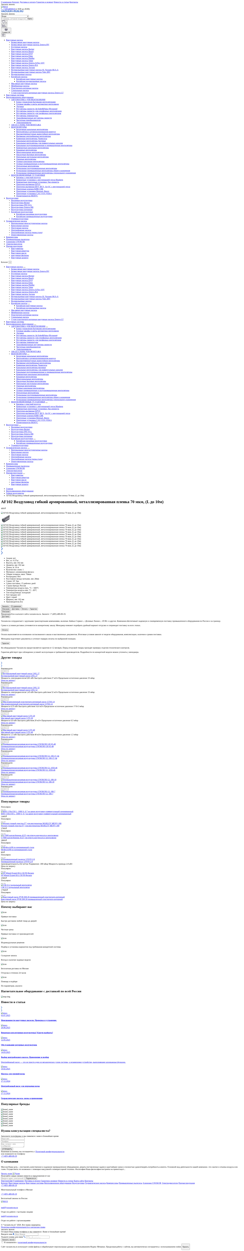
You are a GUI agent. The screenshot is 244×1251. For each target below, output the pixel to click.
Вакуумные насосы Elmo (22, 56)
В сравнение (16, 606)
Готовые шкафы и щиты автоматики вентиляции (37, 104)
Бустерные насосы (19, 47)
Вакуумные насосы (14, 40)
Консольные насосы (20, 226)
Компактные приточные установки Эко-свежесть (37, 182)
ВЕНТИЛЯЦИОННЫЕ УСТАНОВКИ (28, 175)
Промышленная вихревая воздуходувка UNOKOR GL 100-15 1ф (29, 758)
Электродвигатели (14, 244)
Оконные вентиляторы (26, 159)
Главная (9, 489)
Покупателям (7, 1181)
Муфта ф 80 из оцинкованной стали (16, 850)
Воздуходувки (12, 198)
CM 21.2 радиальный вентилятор (15, 887)
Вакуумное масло (18, 253)
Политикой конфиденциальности (49, 1151)
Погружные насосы (19, 228)
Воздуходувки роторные (21, 209)
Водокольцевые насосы (21, 74)
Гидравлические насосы (16, 221)
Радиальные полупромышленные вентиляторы (36, 168)
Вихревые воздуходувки (21, 200)
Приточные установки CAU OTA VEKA (34, 193)
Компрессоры (12, 237)
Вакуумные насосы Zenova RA (24, 65)
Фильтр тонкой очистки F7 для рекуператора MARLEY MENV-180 (30, 826)
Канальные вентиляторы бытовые (31, 141)
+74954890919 (9, 9)
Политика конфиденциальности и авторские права (23, 1227)
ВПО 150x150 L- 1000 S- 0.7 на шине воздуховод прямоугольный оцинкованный (36, 814)
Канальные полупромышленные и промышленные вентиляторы (44, 145)
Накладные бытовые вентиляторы (31, 154)
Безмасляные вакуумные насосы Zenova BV (30, 45)
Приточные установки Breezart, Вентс (32, 191)
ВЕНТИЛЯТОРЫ (19, 127)
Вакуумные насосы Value (22, 61)
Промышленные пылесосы (17, 239)
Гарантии (33, 609)
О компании (6, 2)
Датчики (20, 106)
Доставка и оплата (28, 2)
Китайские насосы (19, 77)
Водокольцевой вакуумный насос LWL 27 (19, 676)
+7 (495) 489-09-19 (9, 1156)
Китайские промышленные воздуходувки (34, 216)
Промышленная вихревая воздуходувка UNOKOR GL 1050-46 (28, 770)
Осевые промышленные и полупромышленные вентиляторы (42, 164)
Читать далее (7, 1173)
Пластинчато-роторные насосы (24, 88)
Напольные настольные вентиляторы (32, 157)
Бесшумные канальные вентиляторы (32, 129)
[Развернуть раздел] (24, 267)
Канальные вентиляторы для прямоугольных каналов (39, 143)
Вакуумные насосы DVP (22, 54)
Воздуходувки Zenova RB (22, 207)
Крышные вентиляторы (26, 150)
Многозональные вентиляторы (29, 152)
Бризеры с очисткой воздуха (28, 177)
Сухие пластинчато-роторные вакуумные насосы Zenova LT (37, 93)
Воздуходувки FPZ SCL (21, 205)
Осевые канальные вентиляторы (30, 161)
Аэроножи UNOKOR (15, 242)
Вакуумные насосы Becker (22, 49)
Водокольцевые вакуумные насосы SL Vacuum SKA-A (34, 70)
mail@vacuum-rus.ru (9, 1207)
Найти (29, 19)
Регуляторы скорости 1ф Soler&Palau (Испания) (36, 109)
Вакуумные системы (15, 95)
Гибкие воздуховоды (15, 493)
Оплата (24, 609)
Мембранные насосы (20, 86)
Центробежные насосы (21, 230)
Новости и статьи (61, 2)
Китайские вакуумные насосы (29, 79)
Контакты (74, 2)
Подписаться (31, 1178)
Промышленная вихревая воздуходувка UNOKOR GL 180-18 (27, 782)
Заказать (5, 606)
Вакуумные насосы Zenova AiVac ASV (28, 63)
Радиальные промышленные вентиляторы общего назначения (43, 171)
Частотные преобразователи (28, 120)
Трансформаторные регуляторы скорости (34, 118)
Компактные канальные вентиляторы (32, 148)
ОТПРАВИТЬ (7, 1149)
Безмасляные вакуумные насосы (25, 42)
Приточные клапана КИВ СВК (29, 189)
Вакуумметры (17, 248)
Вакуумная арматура (20, 251)
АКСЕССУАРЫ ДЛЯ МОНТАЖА (26, 125)
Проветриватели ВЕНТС (27, 196)
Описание (6, 609)
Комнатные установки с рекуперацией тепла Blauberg (39, 180)
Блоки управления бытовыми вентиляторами (36, 102)
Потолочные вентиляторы (27, 166)
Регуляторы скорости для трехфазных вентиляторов (38, 113)
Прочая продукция (14, 246)
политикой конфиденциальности (32, 1242)
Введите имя (7, 1234)
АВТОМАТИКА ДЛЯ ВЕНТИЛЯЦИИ (28, 100)
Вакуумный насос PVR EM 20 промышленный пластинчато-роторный (32, 899)
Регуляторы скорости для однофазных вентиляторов (39, 111)
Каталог (15, 2)
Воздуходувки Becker (20, 203)
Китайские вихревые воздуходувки (31, 214)
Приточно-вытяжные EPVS (28, 184)
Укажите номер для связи (12, 1237)
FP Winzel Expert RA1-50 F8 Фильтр (16, 875)
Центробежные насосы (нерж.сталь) (26, 232)
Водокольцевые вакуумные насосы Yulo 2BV (30, 72)
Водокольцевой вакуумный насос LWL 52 (19, 690)
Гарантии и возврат (44, 2)
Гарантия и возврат (49, 1181)
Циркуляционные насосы (22, 235)
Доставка (15, 609)
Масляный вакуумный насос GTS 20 (17, 718)
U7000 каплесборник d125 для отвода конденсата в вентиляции (28, 838)
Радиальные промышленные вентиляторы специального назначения (46, 173)
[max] (4, 7)
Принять (185, 1247)
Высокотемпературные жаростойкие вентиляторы (38, 134)
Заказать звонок (8, 1240)
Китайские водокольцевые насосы (31, 81)
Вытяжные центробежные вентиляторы (33, 136)
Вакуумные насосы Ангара (23, 67)
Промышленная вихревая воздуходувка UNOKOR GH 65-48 (27, 746)
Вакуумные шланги (19, 258)
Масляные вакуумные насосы (24, 83)
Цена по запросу (8, 680)
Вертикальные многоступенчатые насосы (29, 223)
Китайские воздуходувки (22, 212)
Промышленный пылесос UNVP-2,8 (17, 862)
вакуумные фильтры (20, 255)
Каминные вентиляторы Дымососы (31, 138)
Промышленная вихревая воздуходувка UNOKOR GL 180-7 (27, 794)
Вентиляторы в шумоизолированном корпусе (36, 132)
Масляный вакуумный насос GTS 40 (17, 732)
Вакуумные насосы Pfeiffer (22, 58)
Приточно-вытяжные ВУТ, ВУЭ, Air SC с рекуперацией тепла (43, 187)
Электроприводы (23, 122)
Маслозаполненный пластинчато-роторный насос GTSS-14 (27, 704)
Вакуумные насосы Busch (22, 51)
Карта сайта (79, 1181)
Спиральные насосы (20, 90)
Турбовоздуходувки (19, 219)
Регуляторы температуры (27, 116)
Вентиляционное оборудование (20, 97)
